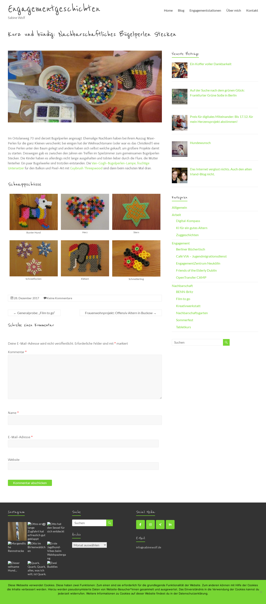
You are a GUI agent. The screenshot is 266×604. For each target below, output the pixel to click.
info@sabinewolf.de (148, 547)
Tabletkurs (183, 327)
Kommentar (17, 352)
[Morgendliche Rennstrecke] (17, 551)
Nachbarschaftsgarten (192, 313)
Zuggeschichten (187, 235)
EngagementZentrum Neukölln (198, 263)
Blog (181, 10)
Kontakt (252, 10)
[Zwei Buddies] (56, 570)
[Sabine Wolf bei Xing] (160, 524)
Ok (114, 598)
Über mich (233, 10)
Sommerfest (184, 320)
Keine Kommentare (59, 298)
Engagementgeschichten (54, 9)
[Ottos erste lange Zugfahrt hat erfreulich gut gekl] (37, 531)
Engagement (181, 243)
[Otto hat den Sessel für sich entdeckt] (56, 531)
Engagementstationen (205, 10)
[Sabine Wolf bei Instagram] (150, 524)
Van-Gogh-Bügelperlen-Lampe (114, 163)
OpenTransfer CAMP (191, 277)
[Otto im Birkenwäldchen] (37, 551)
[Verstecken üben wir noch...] (17, 531)
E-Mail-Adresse (20, 437)
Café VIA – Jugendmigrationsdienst (201, 256)
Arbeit (176, 215)
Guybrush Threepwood (86, 168)
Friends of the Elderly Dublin (196, 270)
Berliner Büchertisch (190, 249)
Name (13, 413)
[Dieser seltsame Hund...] (17, 570)
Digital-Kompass (188, 221)
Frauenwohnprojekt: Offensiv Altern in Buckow (120, 313)
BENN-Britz (184, 292)
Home (168, 10)
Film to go (183, 299)
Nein (121, 598)
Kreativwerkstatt (188, 306)
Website (14, 460)
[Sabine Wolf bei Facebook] (140, 524)
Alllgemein (179, 207)
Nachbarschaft (182, 286)
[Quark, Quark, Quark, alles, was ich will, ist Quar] (37, 570)
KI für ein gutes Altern (191, 228)
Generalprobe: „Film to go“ (34, 313)
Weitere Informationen (141, 598)
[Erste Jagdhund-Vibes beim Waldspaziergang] (56, 551)
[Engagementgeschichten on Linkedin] (170, 524)
